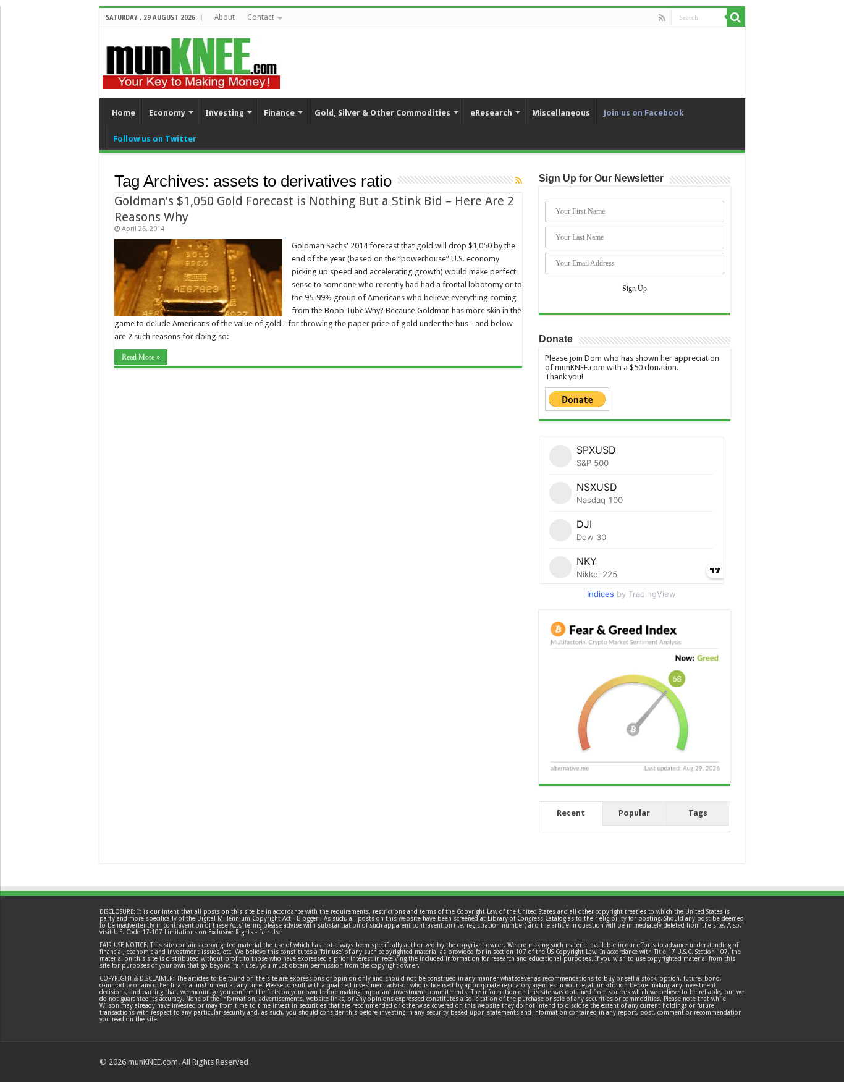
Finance (279, 112)
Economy (167, 112)
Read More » (141, 357)
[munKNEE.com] (191, 59)
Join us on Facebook (644, 112)
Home (123, 112)
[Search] (736, 17)
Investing (224, 112)
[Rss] (662, 18)
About (224, 17)
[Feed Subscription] (518, 180)
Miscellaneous (561, 112)
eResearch (491, 112)
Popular (634, 813)
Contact (260, 17)
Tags (697, 813)
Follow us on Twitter (154, 138)
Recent (571, 813)
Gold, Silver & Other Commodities (382, 112)
